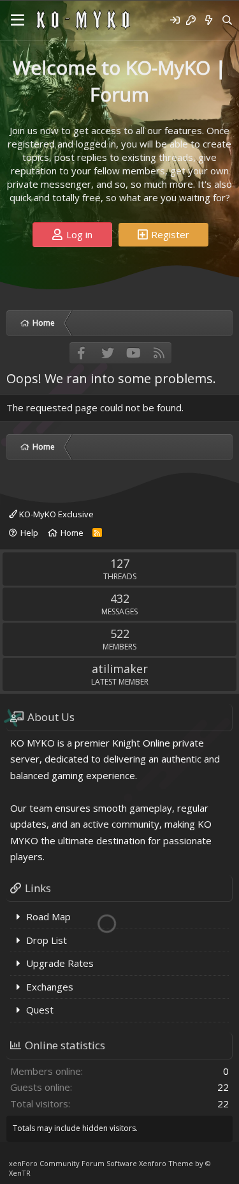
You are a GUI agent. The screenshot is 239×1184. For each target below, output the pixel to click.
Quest (40, 1009)
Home (72, 532)
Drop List (46, 940)
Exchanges (49, 986)
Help (29, 532)
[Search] (227, 20)
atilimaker (120, 668)
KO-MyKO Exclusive (55, 514)
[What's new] (208, 20)
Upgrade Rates (60, 963)
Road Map (48, 916)
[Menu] (18, 20)
